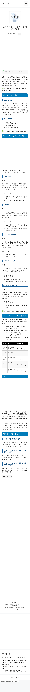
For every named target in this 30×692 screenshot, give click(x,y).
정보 (15, 602)
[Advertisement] (15, 53)
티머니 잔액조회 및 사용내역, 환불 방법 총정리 (14, 671)
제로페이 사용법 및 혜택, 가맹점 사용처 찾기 (14, 657)
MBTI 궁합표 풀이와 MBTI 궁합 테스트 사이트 (14, 660)
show (10, 476)
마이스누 (5, 3)
